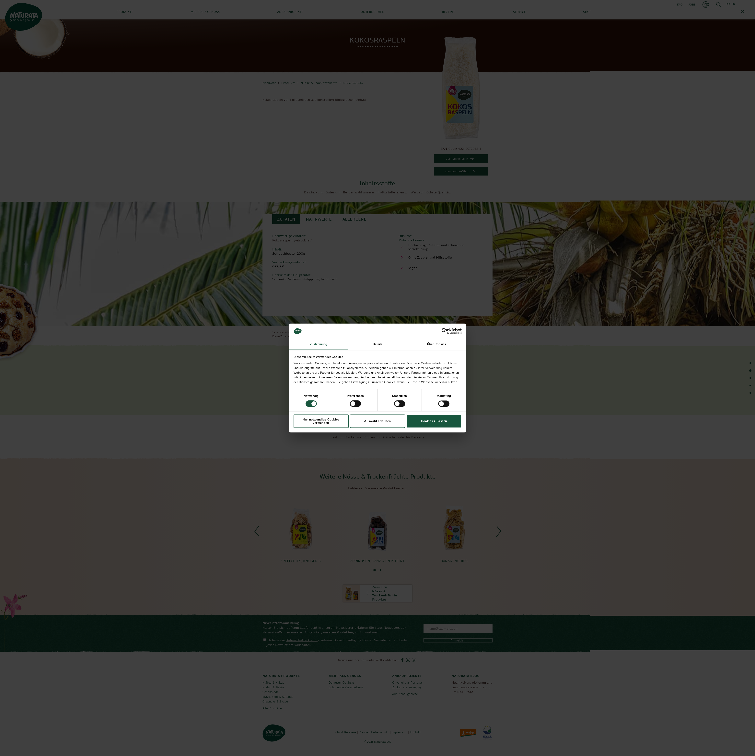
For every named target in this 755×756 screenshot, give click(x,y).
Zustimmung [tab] (318, 344)
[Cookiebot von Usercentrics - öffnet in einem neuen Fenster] (444, 331)
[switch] (355, 404)
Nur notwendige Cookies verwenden (321, 421)
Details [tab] (377, 344)
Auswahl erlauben (377, 421)
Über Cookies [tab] (436, 344)
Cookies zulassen (434, 421)
